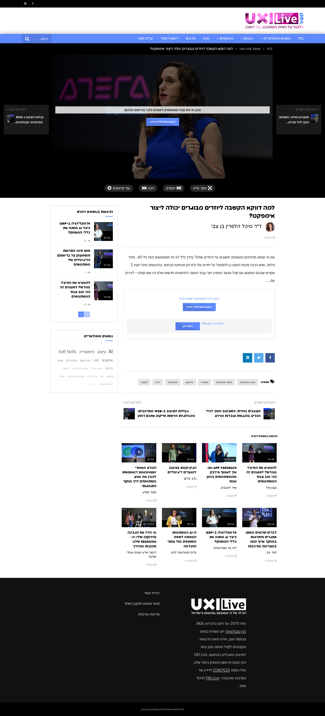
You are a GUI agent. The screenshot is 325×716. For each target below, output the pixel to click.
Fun (206, 38)
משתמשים (173, 382)
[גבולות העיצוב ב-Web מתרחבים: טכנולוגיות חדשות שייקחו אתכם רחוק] (129, 413)
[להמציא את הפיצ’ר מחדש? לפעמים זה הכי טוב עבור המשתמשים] (103, 290)
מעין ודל (271, 487)
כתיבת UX (71, 360)
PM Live (212, 678)
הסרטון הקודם (264, 402)
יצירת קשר (145, 38)
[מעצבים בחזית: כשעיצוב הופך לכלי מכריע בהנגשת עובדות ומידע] (269, 413)
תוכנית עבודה (97, 368)
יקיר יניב (271, 552)
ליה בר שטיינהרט (225, 548)
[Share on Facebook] (270, 358)
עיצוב (101, 351)
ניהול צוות (85, 360)
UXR (96, 360)
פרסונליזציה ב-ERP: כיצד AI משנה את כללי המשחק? (221, 537)
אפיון (60, 360)
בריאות (109, 368)
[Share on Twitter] (258, 358)
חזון (96, 384)
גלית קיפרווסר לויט (183, 552)
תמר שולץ (149, 492)
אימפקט (189, 382)
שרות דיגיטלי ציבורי (79, 368)
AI (111, 351)
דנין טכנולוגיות (236, 631)
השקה (62, 376)
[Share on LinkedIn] (247, 358)
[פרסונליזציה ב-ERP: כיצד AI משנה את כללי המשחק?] (103, 231)
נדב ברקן (190, 478)
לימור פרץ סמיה (145, 552)
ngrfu (90, 384)
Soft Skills (67, 351)
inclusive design (76, 376)
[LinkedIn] (25, 4)
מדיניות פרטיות (149, 614)
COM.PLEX (221, 670)
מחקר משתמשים (224, 382)
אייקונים (107, 360)
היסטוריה (86, 351)
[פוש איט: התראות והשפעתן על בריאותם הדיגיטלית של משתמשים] (103, 258)
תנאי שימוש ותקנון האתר (142, 604)
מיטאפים (226, 38)
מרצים (191, 38)
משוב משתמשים (247, 382)
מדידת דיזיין (92, 376)
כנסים (248, 38)
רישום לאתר (169, 38)
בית (301, 38)
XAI (101, 376)
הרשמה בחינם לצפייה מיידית (162, 121)
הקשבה (144, 382)
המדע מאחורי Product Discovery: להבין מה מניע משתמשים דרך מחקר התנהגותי (139, 477)
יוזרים (157, 382)
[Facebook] (32, 4)
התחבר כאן (188, 326)
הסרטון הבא (132, 402)
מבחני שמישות (106, 384)
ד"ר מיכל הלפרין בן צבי (236, 226)
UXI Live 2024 (250, 49)
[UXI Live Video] (274, 21)
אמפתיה (205, 382)
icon (259, 452)
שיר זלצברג (228, 487)
